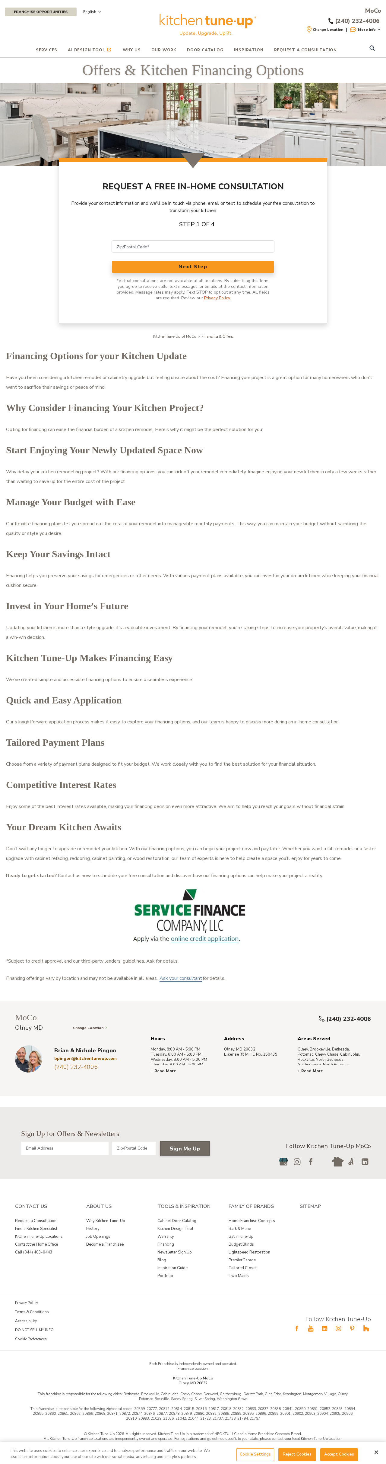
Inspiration (249, 50)
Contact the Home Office (36, 1244)
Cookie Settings (255, 1454)
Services (46, 50)
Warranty (165, 1236)
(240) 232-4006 (348, 1019)
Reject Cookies (297, 1454)
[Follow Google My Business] (283, 1161)
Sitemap (310, 1206)
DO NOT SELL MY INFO (34, 1329)
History (93, 1228)
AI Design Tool (86, 50)
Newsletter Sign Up (174, 1252)
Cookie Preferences (31, 1339)
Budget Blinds (241, 1244)
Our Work (163, 50)
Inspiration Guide (172, 1268)
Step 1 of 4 (197, 224)
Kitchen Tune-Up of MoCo (174, 336)
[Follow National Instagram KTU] (338, 1328)
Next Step (193, 266)
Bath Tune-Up (241, 1236)
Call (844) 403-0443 (33, 1252)
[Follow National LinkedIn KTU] (324, 1328)
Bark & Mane (240, 1228)
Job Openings (98, 1236)
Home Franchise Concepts (252, 1221)
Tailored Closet (243, 1268)
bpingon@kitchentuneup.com (85, 1058)
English (89, 11)
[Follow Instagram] (297, 1161)
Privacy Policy (217, 298)
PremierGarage (242, 1260)
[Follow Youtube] (324, 1161)
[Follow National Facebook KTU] (297, 1328)
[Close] (376, 1452)
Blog (161, 1260)
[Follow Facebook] (311, 1161)
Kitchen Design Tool (175, 1228)
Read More (165, 1071)
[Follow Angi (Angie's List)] (351, 1161)
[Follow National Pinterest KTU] (352, 1328)
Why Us (132, 50)
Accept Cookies (339, 1454)
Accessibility (26, 1320)
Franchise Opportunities (41, 11)
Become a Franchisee (105, 1244)
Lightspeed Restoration (249, 1252)
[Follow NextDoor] (338, 1161)
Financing (165, 1244)
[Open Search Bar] (372, 48)
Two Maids (239, 1276)
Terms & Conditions (32, 1311)
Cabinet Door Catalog (176, 1221)
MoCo (373, 10)
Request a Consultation (35, 1221)
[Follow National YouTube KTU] (310, 1328)
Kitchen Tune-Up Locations (39, 1236)
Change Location (328, 29)
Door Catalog (205, 50)
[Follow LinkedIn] (365, 1161)
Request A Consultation (305, 50)
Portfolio (165, 1276)
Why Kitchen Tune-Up (105, 1221)
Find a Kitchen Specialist (36, 1228)
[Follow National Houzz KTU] (366, 1328)
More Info (367, 29)
